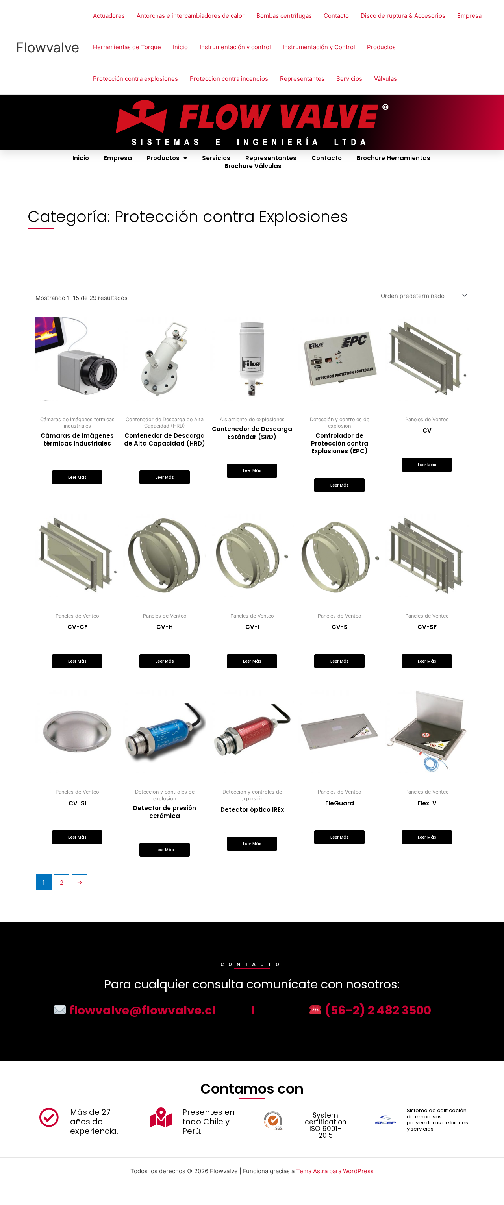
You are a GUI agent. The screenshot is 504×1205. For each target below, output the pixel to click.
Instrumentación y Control (319, 47)
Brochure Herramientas (393, 158)
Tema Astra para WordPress (335, 1171)
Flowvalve (47, 47)
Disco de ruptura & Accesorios (403, 15)
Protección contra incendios (229, 78)
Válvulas (385, 78)
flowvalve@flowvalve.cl (141, 1010)
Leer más (77, 477)
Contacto (336, 15)
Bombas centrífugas (284, 15)
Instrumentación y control (235, 47)
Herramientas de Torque (127, 47)
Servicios (349, 78)
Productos (381, 47)
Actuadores (109, 15)
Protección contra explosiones (135, 78)
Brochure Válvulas (253, 166)
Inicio (180, 47)
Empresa (469, 15)
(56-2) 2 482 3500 (376, 1010)
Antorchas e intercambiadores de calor (191, 15)
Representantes (302, 78)
